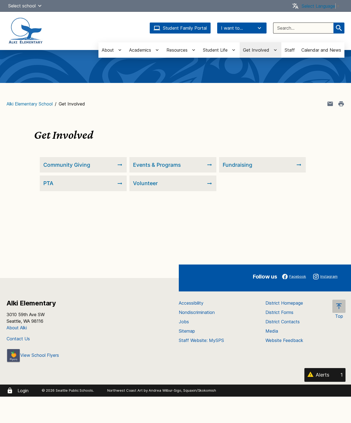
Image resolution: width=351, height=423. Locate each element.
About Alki (17, 327)
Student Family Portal (185, 28)
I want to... (232, 28)
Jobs (184, 321)
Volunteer (145, 183)
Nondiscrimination (197, 312)
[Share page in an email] (330, 104)
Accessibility (191, 303)
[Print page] (341, 104)
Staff (290, 50)
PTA (48, 183)
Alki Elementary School (30, 104)
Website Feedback (284, 340)
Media (271, 331)
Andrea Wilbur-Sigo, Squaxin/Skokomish (182, 390)
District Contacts (282, 321)
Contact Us (18, 338)
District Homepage (284, 303)
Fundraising (237, 165)
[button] (39, 5)
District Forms (279, 312)
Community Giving (66, 165)
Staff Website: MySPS (201, 340)
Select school (22, 6)
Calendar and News (321, 50)
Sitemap (187, 331)
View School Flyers (39, 355)
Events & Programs (157, 165)
